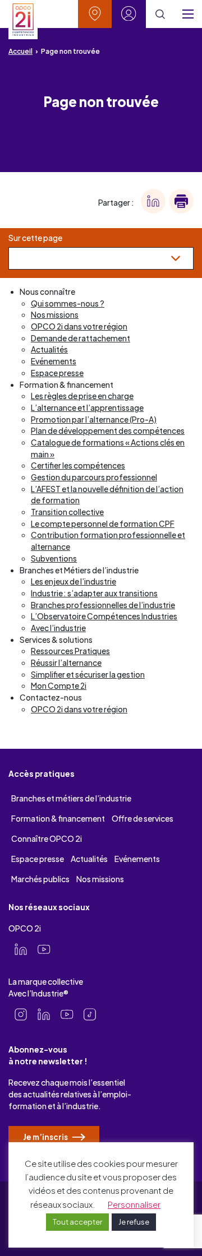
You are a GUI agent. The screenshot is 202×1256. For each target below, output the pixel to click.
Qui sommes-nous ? (67, 303)
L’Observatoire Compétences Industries (104, 616)
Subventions (54, 558)
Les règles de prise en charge (82, 396)
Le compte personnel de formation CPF (103, 524)
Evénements (53, 361)
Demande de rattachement (80, 338)
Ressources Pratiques (70, 651)
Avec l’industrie (58, 628)
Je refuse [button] (133, 1221)
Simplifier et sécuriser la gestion (88, 674)
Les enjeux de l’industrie (73, 581)
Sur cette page (35, 238)
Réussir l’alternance (66, 663)
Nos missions (55, 314)
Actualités (49, 349)
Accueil (20, 51)
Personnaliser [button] (134, 1204)
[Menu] (188, 14)
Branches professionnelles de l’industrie (103, 605)
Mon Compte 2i (58, 685)
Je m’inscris (46, 1137)
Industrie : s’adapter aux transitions (94, 593)
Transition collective (67, 512)
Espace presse (57, 373)
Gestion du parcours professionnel (94, 477)
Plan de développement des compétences (108, 430)
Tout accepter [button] (77, 1221)
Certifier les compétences (78, 465)
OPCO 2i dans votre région (79, 326)
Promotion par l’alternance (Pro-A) (94, 419)
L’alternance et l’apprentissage (87, 408)
